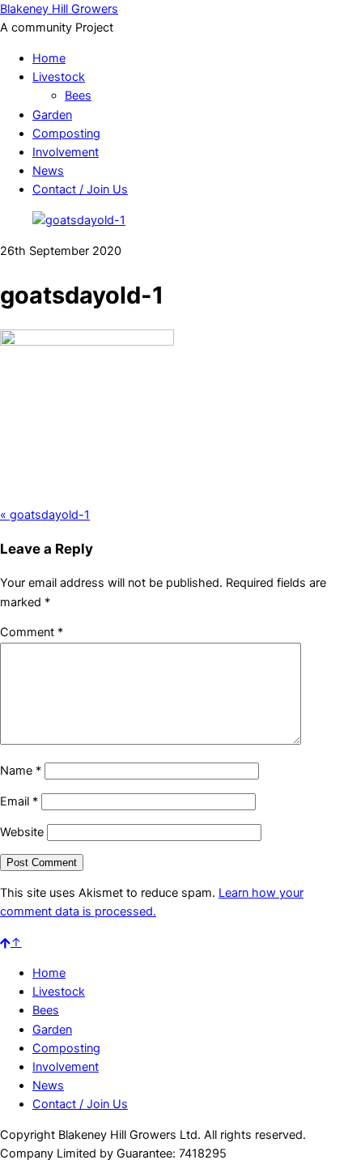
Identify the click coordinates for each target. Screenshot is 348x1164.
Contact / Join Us (80, 189)
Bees (78, 95)
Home (49, 58)
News (48, 171)
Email (19, 801)
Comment (31, 632)
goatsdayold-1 (45, 515)
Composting (66, 133)
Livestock (58, 77)
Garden (52, 115)
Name (20, 770)
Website (22, 832)
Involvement (65, 152)
